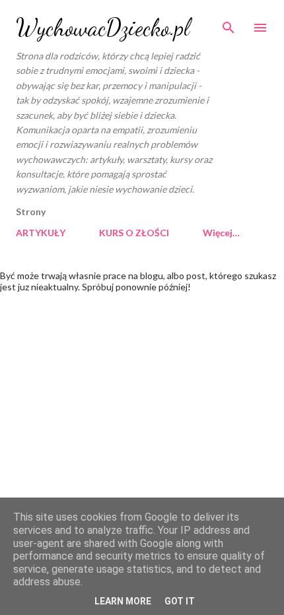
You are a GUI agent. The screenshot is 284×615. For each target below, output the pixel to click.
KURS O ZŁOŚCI (134, 232)
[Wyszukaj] (228, 24)
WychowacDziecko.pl (103, 27)
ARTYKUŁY (40, 232)
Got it (179, 601)
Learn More (122, 601)
